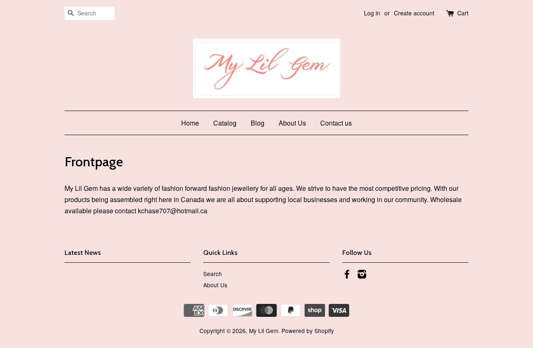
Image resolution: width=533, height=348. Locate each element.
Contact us (336, 123)
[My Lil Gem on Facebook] (346, 275)
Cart (462, 13)
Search (212, 273)
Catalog (225, 123)
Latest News (83, 253)
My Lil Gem (263, 330)
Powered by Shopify (307, 330)
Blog (257, 123)
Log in (372, 13)
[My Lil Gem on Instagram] (361, 275)
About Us (292, 123)
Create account (414, 13)
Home (190, 123)
